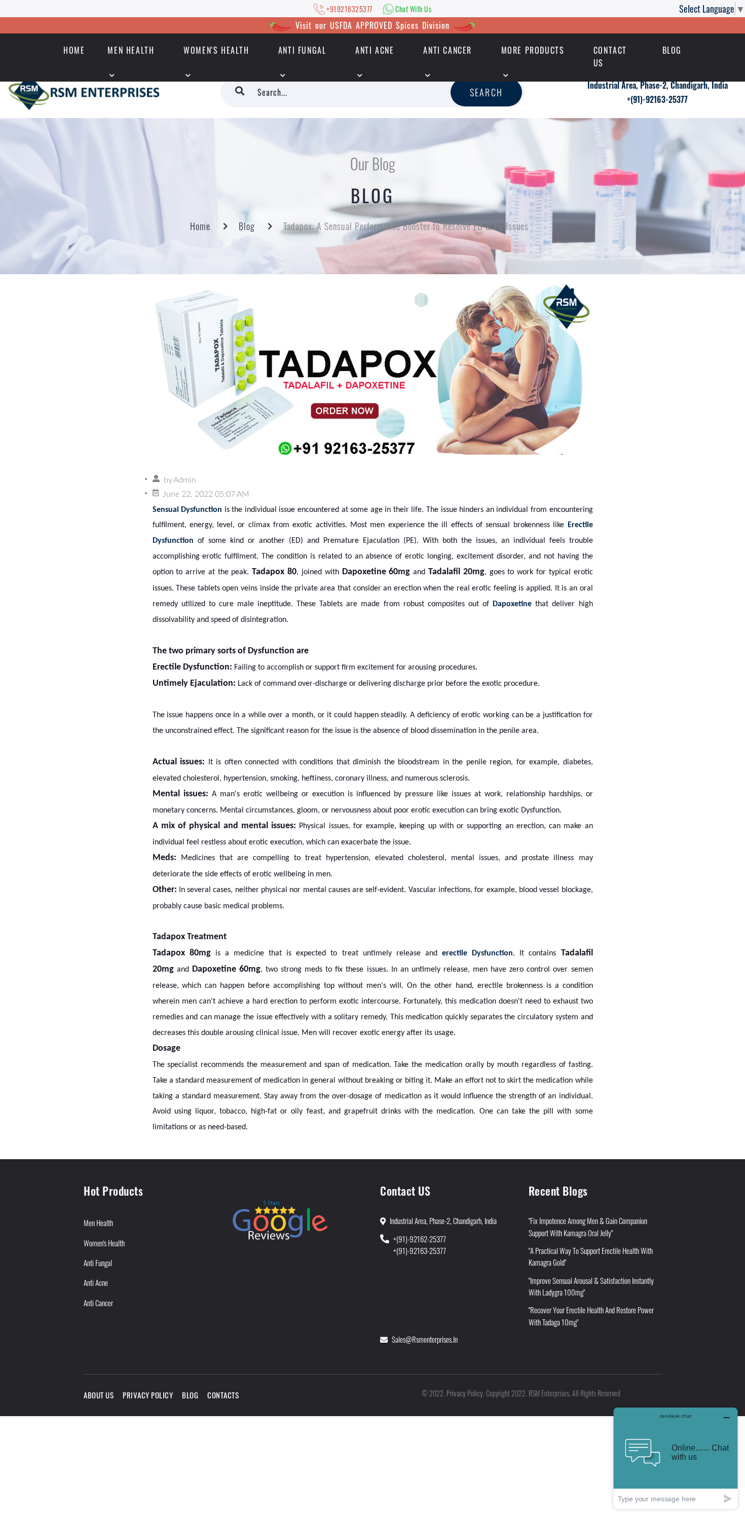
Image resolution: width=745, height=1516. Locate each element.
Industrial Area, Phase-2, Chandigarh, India (657, 85)
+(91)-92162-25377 (419, 1238)
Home (200, 226)
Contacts (223, 1394)
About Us (99, 1394)
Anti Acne (374, 50)
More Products (533, 50)
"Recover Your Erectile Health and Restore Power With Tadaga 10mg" (591, 1315)
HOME (74, 50)
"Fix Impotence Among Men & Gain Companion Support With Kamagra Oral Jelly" (588, 1226)
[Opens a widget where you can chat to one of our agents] (675, 1457)
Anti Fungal (302, 50)
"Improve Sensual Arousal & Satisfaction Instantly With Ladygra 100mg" (591, 1286)
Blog (672, 50)
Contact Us (610, 56)
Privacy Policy (148, 1394)
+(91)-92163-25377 (657, 99)
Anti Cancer (447, 50)
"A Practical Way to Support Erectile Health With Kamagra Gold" (591, 1256)
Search (486, 92)
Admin (184, 480)
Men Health (130, 50)
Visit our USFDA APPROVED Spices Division (372, 25)
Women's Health (216, 50)
